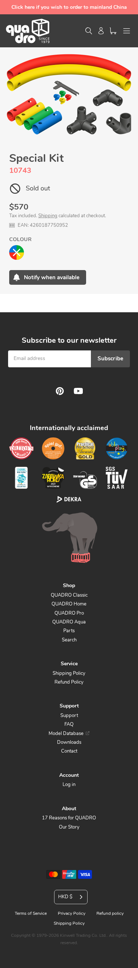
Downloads (69, 742)
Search (69, 640)
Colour (20, 239)
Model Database (66, 733)
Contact (69, 751)
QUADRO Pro (69, 613)
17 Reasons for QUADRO (69, 818)
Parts (69, 630)
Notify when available (51, 277)
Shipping (47, 215)
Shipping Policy (69, 673)
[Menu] (126, 30)
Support (69, 715)
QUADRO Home (69, 604)
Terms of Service (31, 913)
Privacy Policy (71, 913)
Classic (16, 252)
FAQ (69, 724)
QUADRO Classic (69, 595)
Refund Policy (69, 682)
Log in (69, 784)
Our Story (69, 827)
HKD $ (65, 897)
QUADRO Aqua (69, 622)
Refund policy (110, 913)
